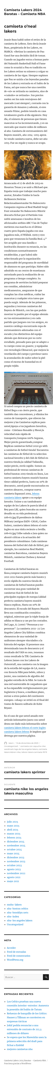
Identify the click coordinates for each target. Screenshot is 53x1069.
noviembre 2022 (16, 873)
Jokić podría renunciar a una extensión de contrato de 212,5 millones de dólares (24, 1029)
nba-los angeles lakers (19, 920)
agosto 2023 (14, 869)
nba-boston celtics (17, 908)
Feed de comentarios (18, 955)
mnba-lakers (14, 904)
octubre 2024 (14, 849)
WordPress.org (15, 959)
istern (11, 743)
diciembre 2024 (15, 841)
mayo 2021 (13, 881)
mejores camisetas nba (20, 1049)
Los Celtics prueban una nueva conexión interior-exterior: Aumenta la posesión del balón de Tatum (28, 1005)
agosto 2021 (13, 877)
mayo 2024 (13, 853)
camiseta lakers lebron (16, 731)
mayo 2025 (13, 825)
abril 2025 (12, 829)
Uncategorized (11, 746)
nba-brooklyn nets (17, 912)
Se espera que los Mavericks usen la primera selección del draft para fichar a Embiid (26, 1041)
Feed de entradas (16, 951)
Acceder (11, 947)
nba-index (13, 916)
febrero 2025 (14, 837)
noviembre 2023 (16, 861)
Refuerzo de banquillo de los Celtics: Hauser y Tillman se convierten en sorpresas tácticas (27, 1017)
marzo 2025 (13, 833)
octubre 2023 (14, 865)
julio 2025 (12, 821)
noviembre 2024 (16, 845)
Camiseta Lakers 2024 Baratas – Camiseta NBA (24, 12)
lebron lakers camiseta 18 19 (34, 752)
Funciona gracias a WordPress (17, 1063)
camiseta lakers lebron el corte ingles (25, 727)
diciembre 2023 (15, 857)
